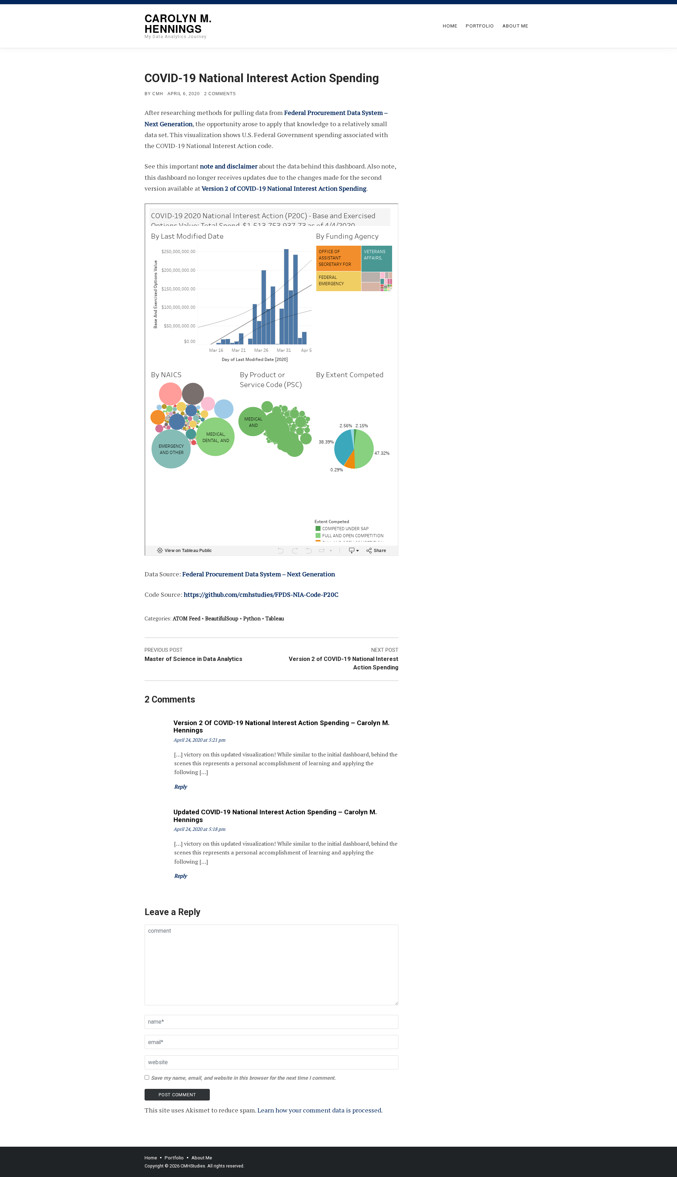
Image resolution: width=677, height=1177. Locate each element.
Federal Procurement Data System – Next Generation (258, 574)
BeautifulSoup (221, 618)
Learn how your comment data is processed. (320, 1110)
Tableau (275, 618)
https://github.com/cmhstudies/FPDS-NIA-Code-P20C (261, 594)
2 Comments (220, 94)
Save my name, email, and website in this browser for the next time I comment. (243, 1078)
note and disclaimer (228, 166)
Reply (180, 786)
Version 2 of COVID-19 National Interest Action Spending (284, 188)
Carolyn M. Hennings (178, 23)
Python (252, 618)
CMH (157, 94)
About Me (515, 26)
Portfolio (480, 26)
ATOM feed (186, 618)
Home (450, 26)
